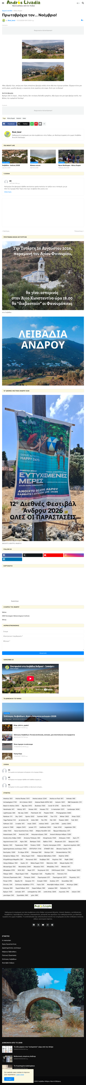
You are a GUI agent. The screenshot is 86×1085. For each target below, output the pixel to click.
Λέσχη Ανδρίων (10, 863)
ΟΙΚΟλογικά (58, 870)
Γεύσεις (35, 845)
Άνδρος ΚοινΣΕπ (43, 831)
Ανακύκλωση (9, 834)
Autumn (18, 118)
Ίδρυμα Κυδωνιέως (61, 831)
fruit (74, 820)
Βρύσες (7, 845)
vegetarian (70, 827)
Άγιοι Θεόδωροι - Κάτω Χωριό (69, 165)
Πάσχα (7, 874)
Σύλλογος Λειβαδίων (24, 884)
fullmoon (8, 823)
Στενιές (7, 884)
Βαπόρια (35, 841)
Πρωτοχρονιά (59, 877)
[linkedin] (12, 559)
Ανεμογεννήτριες (39, 834)
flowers (63, 820)
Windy (4, 620)
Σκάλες (54, 881)
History (21, 809)
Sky (18, 816)
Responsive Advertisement (43, 30)
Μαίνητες (52, 863)
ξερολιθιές (22, 895)
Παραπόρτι (36, 874)
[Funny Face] (7, 756)
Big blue (27, 806)
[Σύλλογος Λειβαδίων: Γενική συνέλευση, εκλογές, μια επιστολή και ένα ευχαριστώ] (7, 737)
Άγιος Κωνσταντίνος (23, 831)
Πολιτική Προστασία (12, 877)
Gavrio (66, 806)
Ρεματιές (74, 877)
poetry (66, 823)
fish (53, 820)
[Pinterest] (36, 124)
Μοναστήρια (9, 866)
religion (21, 827)
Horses (33, 809)
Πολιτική (62, 874)
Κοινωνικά (31, 859)
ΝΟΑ (21, 870)
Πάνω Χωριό (73, 870)
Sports (29, 816)
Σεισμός (29, 881)
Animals (70, 798)
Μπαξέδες (52, 866)
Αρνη (76, 838)
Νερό (31, 870)
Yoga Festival (9, 820)
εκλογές (20, 892)
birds (34, 820)
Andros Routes (23, 798)
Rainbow (7, 816)
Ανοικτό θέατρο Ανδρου (60, 834)
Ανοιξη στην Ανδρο (12, 838)
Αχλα (23, 841)
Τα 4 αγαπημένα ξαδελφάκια (24, 1066)
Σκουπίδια (67, 881)
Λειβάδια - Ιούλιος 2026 (11, 165)
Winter (64, 816)
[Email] (40, 124)
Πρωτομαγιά (44, 877)
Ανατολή (23, 834)
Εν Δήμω (23, 852)
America (7, 798)
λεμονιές (64, 892)
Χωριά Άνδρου (22, 888)
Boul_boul (16, 132)
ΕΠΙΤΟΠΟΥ (35, 849)
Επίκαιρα (36, 852)
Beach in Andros (11, 806)
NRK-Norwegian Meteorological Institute (15, 616)
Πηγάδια (49, 874)
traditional (45, 827)
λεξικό (76, 892)
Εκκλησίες (9, 852)
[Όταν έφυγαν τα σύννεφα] (7, 746)
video (7, 831)
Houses (44, 809)
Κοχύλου (57, 859)
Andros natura (40, 798)
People (48, 813)
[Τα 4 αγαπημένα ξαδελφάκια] (7, 1068)
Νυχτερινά (43, 870)
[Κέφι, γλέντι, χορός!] (7, 727)
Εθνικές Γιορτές (64, 849)
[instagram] (74, 555)
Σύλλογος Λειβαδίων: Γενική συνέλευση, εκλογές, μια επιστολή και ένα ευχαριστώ (44, 735)
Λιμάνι (24, 863)
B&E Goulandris (75, 802)
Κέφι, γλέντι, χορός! (21, 725)
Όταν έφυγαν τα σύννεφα (23, 744)
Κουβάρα (44, 859)
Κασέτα (63, 856)
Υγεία (40, 884)
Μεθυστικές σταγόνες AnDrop (25, 1056)
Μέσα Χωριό (37, 863)
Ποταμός (29, 877)
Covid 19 (53, 806)
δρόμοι (7, 892)
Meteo (4, 612)
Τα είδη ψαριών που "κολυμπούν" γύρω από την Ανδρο (33, 1047)
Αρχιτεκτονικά (10, 841)
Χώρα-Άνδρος (38, 888)
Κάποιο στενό (35, 165)
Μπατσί (65, 866)
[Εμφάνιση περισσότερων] (44, 124)
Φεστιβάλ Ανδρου (55, 884)
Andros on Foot (56, 798)
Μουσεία (39, 866)
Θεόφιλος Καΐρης (11, 856)
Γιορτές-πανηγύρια (52, 845)
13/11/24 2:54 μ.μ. (14, 183)
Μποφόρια (9, 870)
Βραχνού (73, 841)
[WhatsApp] (32, 124)
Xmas (76, 816)
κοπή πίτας (50, 892)
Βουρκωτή (60, 841)
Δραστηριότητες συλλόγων (15, 849)
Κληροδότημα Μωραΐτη (13, 859)
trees (24, 118)
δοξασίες (65, 888)
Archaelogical (10, 802)
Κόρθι (69, 859)
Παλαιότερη (78, 231)
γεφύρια (52, 888)
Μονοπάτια (25, 866)
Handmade (8, 809)
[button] (3, 3)
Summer (42, 816)
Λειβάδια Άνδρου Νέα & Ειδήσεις (49, 1081)
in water (20, 823)
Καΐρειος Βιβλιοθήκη (46, 856)
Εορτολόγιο (15, 601)
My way (23, 813)
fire (44, 820)
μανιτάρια (8, 895)
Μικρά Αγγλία (66, 863)
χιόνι (34, 895)
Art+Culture (26, 802)
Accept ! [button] (9, 1079)
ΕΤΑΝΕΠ (48, 849)
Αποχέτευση (49, 838)
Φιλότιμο (72, 884)
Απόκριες (64, 838)
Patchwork (36, 813)
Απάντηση (7, 192)
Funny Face (18, 754)
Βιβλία (47, 841)
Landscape (73, 809)
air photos (23, 820)
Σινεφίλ (42, 881)
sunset (32, 827)
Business (40, 806)
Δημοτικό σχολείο (72, 845)
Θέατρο (48, 852)
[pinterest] (52, 925)
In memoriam (57, 809)
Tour (53, 816)
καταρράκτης (34, 892)
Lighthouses (9, 813)
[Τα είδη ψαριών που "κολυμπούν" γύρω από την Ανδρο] (7, 1049)
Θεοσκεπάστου (63, 852)
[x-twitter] (33, 555)
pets (55, 823)
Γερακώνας (21, 845)
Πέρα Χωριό (22, 874)
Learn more (20, 1074)
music (31, 823)
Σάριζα (18, 881)
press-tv (8, 827)
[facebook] (12, 555)
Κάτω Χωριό (18, 10)
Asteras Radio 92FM (43, 802)
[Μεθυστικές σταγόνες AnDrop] (7, 1058)
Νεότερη (6, 231)
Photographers (63, 813)
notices (43, 823)
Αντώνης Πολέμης (32, 838)
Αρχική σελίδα (7, 10)
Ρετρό (7, 881)
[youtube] (53, 555)
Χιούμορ (8, 888)
